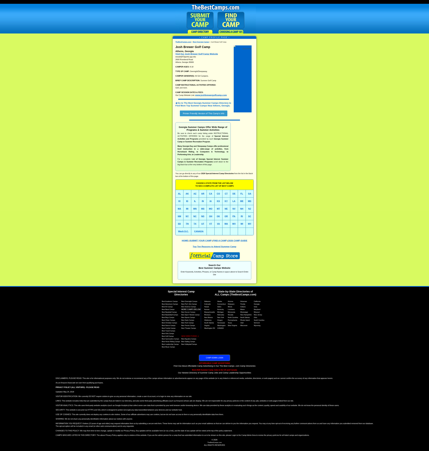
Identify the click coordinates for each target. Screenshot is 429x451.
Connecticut (221, 304)
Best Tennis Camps (188, 325)
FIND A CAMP (220, 240)
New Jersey (258, 315)
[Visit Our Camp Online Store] (243, 46)
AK (187, 193)
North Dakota (245, 317)
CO (218, 193)
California (257, 301)
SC (249, 216)
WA (226, 224)
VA (218, 224)
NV (234, 208)
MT (218, 208)
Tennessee (221, 323)
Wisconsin (243, 325)
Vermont (257, 323)
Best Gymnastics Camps (170, 339)
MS (202, 208)
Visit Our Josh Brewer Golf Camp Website (196, 54)
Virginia (206, 325)
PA (233, 216)
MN (195, 208)
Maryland (257, 309)
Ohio (255, 317)
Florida (242, 304)
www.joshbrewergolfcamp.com (211, 95)
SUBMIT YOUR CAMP (201, 240)
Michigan (220, 312)
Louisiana (231, 309)
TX (195, 224)
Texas (230, 323)
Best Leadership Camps (170, 344)
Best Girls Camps (168, 333)
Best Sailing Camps (188, 341)
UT (202, 224)
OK (218, 216)
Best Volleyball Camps (189, 344)
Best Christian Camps (169, 323)
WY (249, 224)
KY (226, 201)
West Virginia (232, 325)
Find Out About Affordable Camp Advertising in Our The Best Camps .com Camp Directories (215, 364)
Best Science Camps (188, 307)
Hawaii (206, 307)
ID (187, 201)
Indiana (243, 307)
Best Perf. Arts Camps (189, 304)
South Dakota (209, 323)
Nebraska (220, 315)
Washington (221, 325)
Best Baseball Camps (169, 312)
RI (242, 216)
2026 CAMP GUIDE (237, 240)
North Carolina (233, 317)
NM (179, 216)
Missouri (257, 312)
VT (210, 224)
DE (234, 193)
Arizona (230, 301)
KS (218, 201)
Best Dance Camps (168, 325)
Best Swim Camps (187, 320)
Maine (242, 309)
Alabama (207, 301)
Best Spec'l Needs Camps (190, 315)
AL (179, 193)
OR (226, 216)
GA (249, 193)
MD (249, 201)
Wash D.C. (183, 231)
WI (242, 224)
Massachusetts (209, 312)
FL (241, 193)
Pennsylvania (232, 320)
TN (187, 224)
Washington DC (209, 328)
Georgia (257, 304)
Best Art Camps (167, 307)
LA (233, 201)
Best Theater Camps (188, 328)
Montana (207, 315)
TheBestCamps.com (183, 42)
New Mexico (208, 317)
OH (210, 216)
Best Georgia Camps (201, 42)
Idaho (219, 307)
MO (210, 208)
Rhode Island (245, 320)
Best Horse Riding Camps (171, 341)
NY (187, 216)
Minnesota (231, 312)
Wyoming (257, 325)
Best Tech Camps (187, 323)
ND (202, 216)
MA (179, 208)
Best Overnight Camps (189, 301)
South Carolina (259, 320)
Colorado (207, 304)
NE (226, 208)
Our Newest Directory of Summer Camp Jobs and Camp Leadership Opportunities (214, 371)
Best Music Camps (168, 347)
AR (202, 193)
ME (241, 201)
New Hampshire (246, 315)
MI (187, 208)
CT (226, 193)
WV (234, 224)
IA (211, 201)
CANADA (199, 231)
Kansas (206, 309)
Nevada (230, 315)
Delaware (231, 304)
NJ (249, 208)
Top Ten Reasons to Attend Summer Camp (214, 246)
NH (241, 208)
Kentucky (220, 309)
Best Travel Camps (168, 331)
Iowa (255, 307)
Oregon (220, 320)
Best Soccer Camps (188, 312)
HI (179, 201)
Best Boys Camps (168, 317)
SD (179, 224)
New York (220, 317)
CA (210, 193)
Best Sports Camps (188, 317)
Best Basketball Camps (170, 315)
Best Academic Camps (170, 301)
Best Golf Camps (168, 336)
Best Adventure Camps (170, 304)
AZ (194, 193)
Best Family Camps (169, 328)
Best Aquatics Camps (188, 339)
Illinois (230, 307)
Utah (242, 323)
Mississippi (244, 312)
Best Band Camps (168, 309)
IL (195, 201)
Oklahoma (207, 320)
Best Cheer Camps (168, 320)
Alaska (219, 301)
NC (195, 216)
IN (203, 201)
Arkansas (243, 301)
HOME (185, 240)
